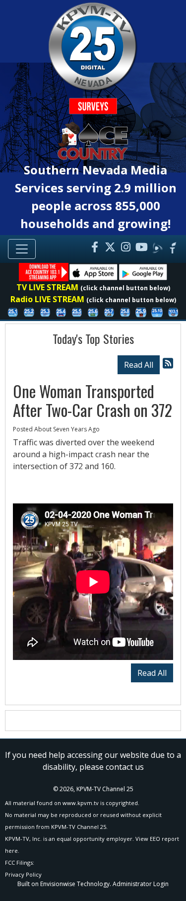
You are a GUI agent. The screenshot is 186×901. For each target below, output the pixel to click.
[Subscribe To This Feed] (168, 363)
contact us (125, 766)
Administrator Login (141, 884)
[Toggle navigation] (22, 249)
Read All (138, 364)
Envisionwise (57, 884)
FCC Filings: (19, 862)
